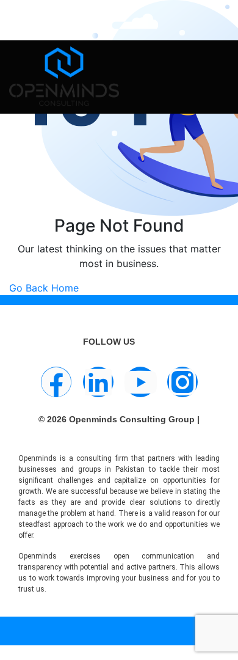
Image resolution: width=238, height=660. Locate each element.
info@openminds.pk (86, 15)
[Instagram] (182, 382)
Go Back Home (44, 288)
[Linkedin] (98, 382)
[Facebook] (56, 382)
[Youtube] (140, 382)
